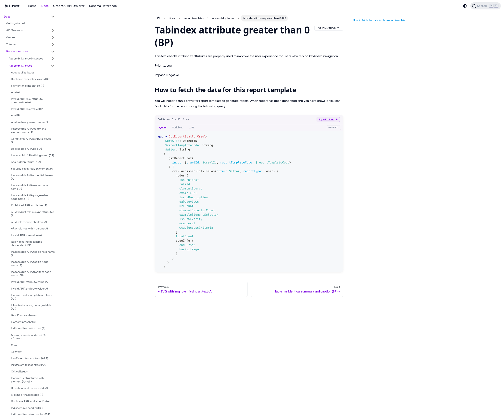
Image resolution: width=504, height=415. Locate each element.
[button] (29, 16)
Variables (177, 127)
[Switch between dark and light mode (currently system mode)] (465, 6)
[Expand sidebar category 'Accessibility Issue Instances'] (52, 59)
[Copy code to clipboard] (338, 136)
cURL (192, 127)
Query (163, 127)
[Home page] (158, 18)
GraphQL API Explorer (68, 5)
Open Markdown (326, 28)
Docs (45, 5)
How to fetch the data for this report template (379, 20)
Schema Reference (103, 5)
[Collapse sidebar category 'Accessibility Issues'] (52, 66)
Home (32, 5)
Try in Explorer (326, 119)
